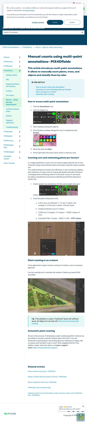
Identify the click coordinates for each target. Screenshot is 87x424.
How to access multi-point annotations (50, 87)
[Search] (82, 32)
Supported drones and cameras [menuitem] (12, 85)
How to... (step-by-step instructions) (48, 47)
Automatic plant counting (45, 94)
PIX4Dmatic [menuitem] (8, 66)
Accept (55, 22)
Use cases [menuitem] (10, 95)
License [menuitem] (9, 91)
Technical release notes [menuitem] (12, 110)
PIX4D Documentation (11, 47)
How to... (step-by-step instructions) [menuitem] (12, 102)
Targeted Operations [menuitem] (10, 121)
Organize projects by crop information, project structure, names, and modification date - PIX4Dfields (55, 394)
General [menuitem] (6, 57)
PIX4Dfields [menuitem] (8, 71)
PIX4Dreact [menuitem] (8, 136)
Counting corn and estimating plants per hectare (53, 90)
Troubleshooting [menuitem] (12, 127)
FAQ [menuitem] (7, 80)
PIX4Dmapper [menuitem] (9, 152)
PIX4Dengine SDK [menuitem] (8, 146)
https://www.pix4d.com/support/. (45, 348)
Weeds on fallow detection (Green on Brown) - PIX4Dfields (47, 377)
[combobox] (41, 32)
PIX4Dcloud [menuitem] (8, 62)
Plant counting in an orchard (46, 92)
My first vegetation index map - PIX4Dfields (42, 382)
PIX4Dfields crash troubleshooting (39, 387)
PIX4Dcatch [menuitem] (8, 132)
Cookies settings (38, 22)
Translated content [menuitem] (7, 157)
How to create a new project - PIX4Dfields (41, 371)
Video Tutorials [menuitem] (9, 163)
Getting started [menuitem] (11, 75)
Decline (72, 22)
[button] (19, 57)
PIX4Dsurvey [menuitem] (8, 141)
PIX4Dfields (27, 47)
